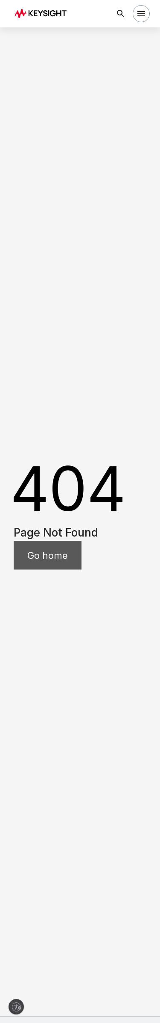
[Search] (121, 14)
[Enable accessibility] (16, 1006)
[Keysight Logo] (43, 14)
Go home (47, 555)
